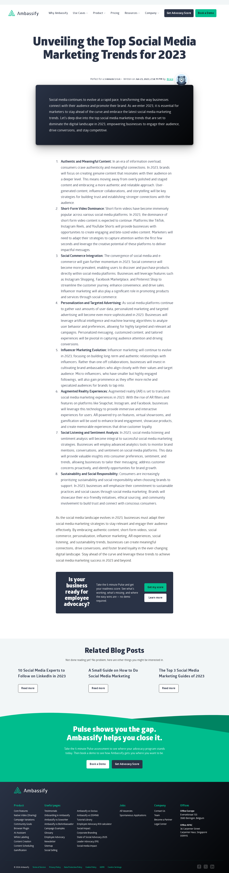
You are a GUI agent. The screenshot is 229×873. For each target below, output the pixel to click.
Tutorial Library (84, 819)
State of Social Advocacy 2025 (92, 837)
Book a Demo (206, 13)
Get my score (155, 587)
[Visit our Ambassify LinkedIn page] (212, 867)
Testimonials (50, 810)
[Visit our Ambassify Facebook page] (199, 867)
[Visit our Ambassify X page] (206, 867)
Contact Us (159, 810)
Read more (28, 688)
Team (157, 815)
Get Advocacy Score (179, 13)
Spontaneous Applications (133, 815)
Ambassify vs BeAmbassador (59, 824)
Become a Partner (163, 819)
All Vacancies (126, 810)
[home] (23, 13)
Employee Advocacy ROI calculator (94, 824)
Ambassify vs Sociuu (87, 810)
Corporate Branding (87, 832)
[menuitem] (58, 13)
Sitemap (48, 845)
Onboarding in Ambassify (57, 815)
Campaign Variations (24, 819)
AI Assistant (20, 832)
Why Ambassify (58, 13)
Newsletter (49, 841)
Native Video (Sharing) (25, 815)
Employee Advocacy (54, 837)
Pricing (115, 13)
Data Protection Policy (73, 867)
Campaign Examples (54, 828)
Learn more (155, 597)
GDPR (102, 867)
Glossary (48, 832)
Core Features (21, 810)
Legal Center (160, 824)
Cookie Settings (115, 867)
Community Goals (23, 824)
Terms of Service (39, 867)
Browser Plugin (21, 828)
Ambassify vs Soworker (56, 819)
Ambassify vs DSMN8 (88, 815)
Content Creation (22, 841)
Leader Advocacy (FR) (88, 841)
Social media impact (87, 845)
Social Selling (50, 850)
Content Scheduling (24, 845)
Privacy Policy (55, 867)
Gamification (20, 850)
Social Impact (83, 828)
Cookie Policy (90, 867)
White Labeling (21, 837)
